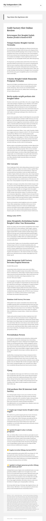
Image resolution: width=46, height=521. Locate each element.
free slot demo (14, 504)
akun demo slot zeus (11, 497)
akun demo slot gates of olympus (31, 495)
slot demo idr (18, 507)
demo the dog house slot (28, 502)
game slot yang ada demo (23, 504)
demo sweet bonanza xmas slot (16, 502)
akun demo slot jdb (11, 496)
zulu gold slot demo (32, 510)
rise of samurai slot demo (12, 506)
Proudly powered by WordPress (20, 518)
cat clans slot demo (23, 500)
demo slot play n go (14, 501)
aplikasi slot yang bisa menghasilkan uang (22, 499)
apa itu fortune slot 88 (20, 497)
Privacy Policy (10, 518)
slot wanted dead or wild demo (30, 509)
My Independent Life (12, 4)
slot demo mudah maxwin (26, 507)
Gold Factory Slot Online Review (20, 29)
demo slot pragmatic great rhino (25, 501)
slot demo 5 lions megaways (30, 506)
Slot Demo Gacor (19, 495)
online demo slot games (14, 505)
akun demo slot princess (20, 496)
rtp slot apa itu (21, 506)
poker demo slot (35, 505)
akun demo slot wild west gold (32, 496)
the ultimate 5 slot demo (22, 510)
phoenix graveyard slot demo (26, 505)
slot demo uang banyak (19, 509)
